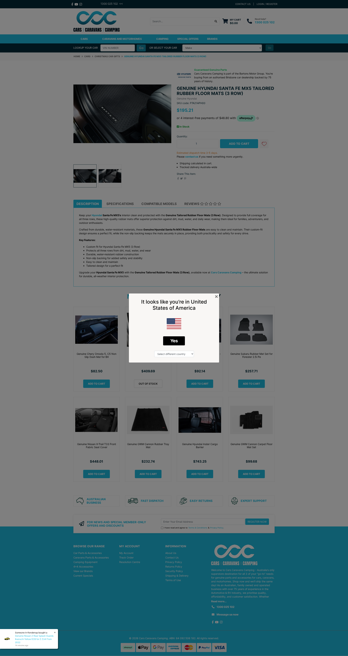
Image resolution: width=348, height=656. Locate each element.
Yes (174, 340)
